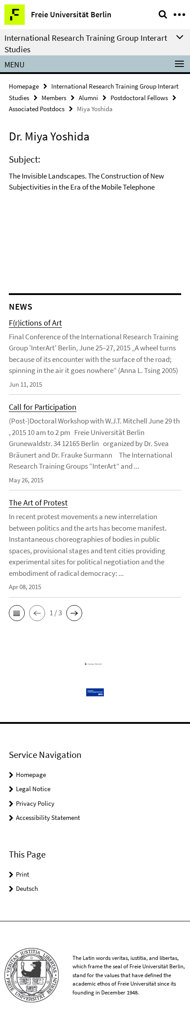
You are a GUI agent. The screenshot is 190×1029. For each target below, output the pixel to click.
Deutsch (27, 888)
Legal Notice (33, 788)
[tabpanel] (95, 175)
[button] (17, 613)
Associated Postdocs (37, 109)
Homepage (24, 86)
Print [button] (22, 874)
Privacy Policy (35, 803)
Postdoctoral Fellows (139, 97)
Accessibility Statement (48, 817)
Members (54, 97)
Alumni (88, 97)
